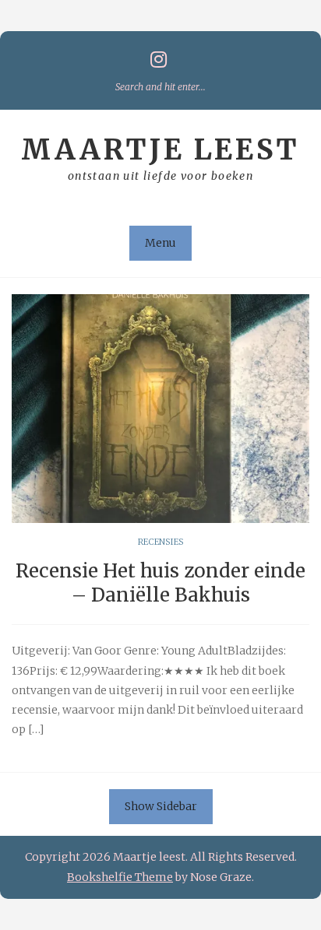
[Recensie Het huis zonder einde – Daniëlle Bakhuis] (160, 408)
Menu (160, 243)
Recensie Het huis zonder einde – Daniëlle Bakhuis (160, 583)
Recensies (161, 541)
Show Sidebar (161, 806)
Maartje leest (160, 149)
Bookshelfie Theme (120, 877)
